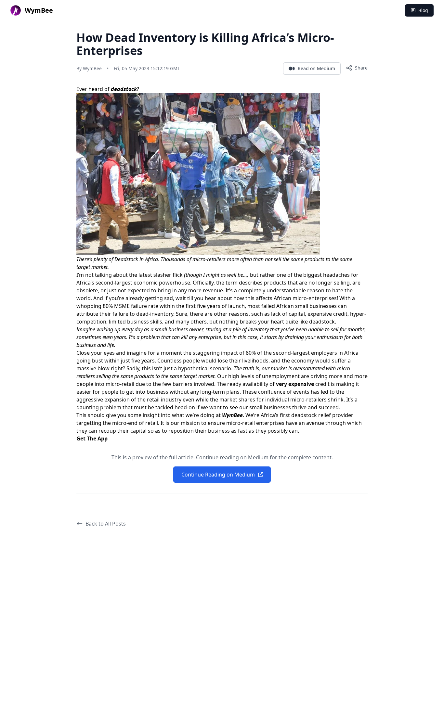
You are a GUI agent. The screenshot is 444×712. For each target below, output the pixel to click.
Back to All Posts (105, 523)
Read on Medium (316, 68)
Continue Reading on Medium (218, 474)
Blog (423, 10)
